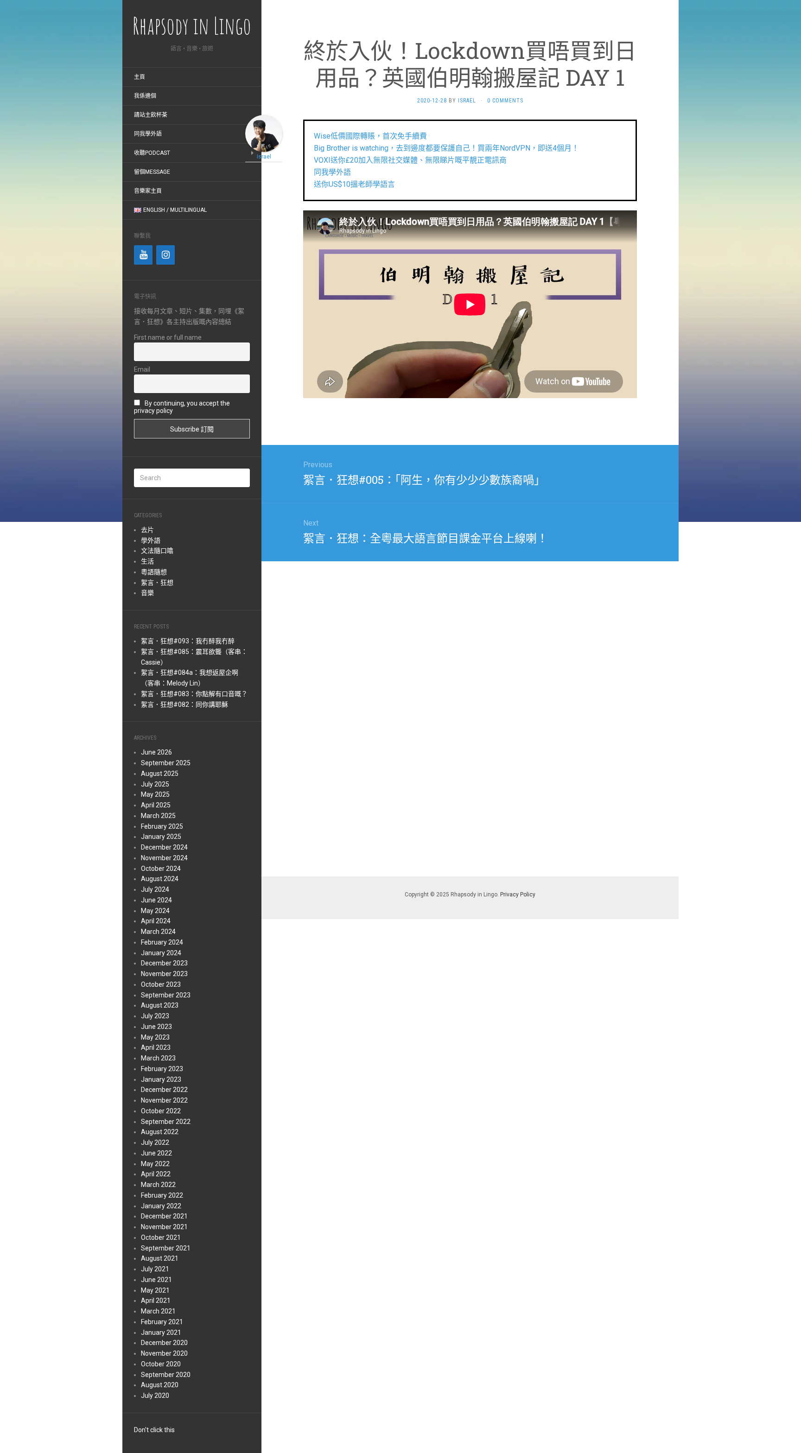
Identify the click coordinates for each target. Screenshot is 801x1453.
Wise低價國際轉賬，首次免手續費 (370, 136)
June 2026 (156, 752)
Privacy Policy (517, 894)
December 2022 (164, 1089)
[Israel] (263, 132)
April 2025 (156, 805)
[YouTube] (143, 255)
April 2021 (156, 1300)
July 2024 (155, 889)
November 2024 (164, 858)
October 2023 (161, 984)
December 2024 (164, 847)
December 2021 (164, 1216)
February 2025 (162, 826)
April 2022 (156, 1174)
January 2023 (161, 1079)
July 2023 (155, 1016)
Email (142, 369)
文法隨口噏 (157, 550)
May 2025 (155, 794)
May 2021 (155, 1290)
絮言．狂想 (157, 582)
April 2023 (156, 1047)
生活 (147, 561)
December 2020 (164, 1342)
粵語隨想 (154, 572)
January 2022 (161, 1206)
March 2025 (158, 815)
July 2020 (155, 1395)
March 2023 (158, 1058)
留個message (152, 172)
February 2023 (162, 1068)
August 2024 (159, 878)
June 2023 (156, 1026)
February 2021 (162, 1322)
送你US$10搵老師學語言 (354, 184)
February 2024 (162, 942)
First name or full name (168, 337)
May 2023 (155, 1037)
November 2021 (164, 1227)
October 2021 (161, 1237)
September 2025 (166, 763)
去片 (147, 529)
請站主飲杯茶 (150, 115)
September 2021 (166, 1248)
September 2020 (166, 1374)
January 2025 (161, 836)
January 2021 (161, 1332)
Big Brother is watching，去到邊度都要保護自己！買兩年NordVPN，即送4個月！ (446, 148)
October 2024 (161, 868)
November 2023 (164, 973)
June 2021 (156, 1279)
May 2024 (155, 910)
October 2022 (161, 1111)
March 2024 (158, 931)
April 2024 (156, 921)
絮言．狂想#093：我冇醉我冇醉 (188, 641)
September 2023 (166, 995)
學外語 (150, 540)
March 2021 (158, 1311)
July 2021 (155, 1269)
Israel (467, 100)
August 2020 (159, 1385)
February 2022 (162, 1195)
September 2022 (166, 1121)
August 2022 (159, 1132)
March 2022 (158, 1184)
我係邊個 (145, 96)
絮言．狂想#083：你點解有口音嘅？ (194, 694)
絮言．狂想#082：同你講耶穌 (184, 704)
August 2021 (159, 1258)
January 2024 (161, 953)
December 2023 (164, 963)
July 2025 (155, 784)
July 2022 (155, 1142)
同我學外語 (148, 134)
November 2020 (164, 1353)
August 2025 (159, 773)
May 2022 (155, 1163)
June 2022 (156, 1153)
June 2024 (156, 900)
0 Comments (505, 100)
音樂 (147, 592)
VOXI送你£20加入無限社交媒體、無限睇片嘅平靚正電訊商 (410, 160)
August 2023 (159, 1005)
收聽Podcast (152, 153)
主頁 (139, 77)
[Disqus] (470, 717)
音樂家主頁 (148, 191)
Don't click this (154, 1430)
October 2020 (161, 1364)
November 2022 (164, 1100)
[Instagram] (165, 255)
